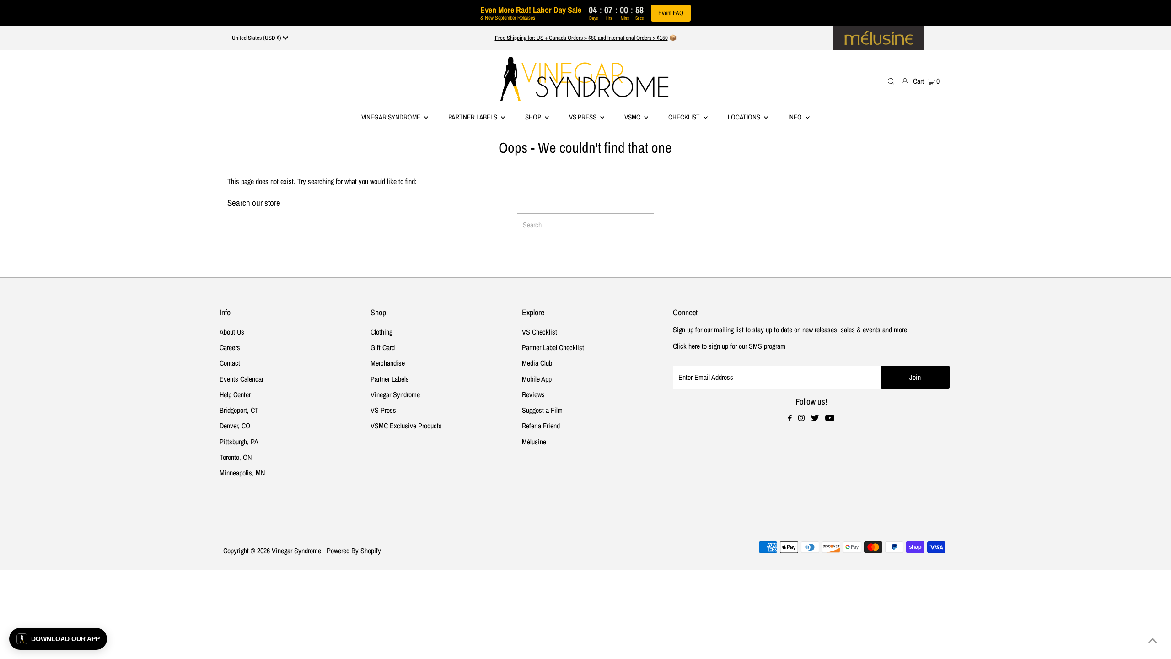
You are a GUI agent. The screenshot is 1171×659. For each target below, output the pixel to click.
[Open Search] (891, 81)
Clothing (381, 332)
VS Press (383, 410)
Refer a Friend (541, 426)
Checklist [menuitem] (684, 117)
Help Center (235, 394)
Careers (230, 347)
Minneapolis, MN (242, 473)
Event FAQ (670, 13)
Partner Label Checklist (553, 347)
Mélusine (534, 442)
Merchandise (388, 363)
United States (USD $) (257, 38)
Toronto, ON (236, 457)
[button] (58, 639)
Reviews (533, 394)
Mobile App (537, 379)
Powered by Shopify (354, 551)
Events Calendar (241, 379)
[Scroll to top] (1153, 641)
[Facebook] (790, 418)
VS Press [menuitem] (583, 117)
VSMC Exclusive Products (406, 426)
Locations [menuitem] (745, 117)
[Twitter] (815, 418)
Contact (230, 363)
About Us (232, 332)
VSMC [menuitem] (633, 117)
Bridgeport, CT (239, 410)
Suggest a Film (542, 410)
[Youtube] (830, 418)
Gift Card (383, 347)
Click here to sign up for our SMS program (729, 346)
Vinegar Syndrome (391, 117)
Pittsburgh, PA (239, 442)
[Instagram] (801, 418)
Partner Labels (473, 117)
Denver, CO (235, 426)
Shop (534, 117)
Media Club (537, 363)
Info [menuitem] (795, 117)
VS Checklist (539, 332)
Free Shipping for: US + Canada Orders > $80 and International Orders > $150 (581, 38)
